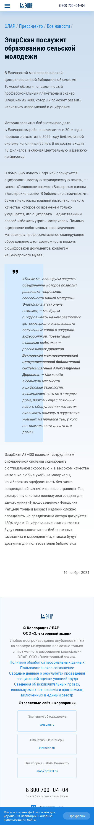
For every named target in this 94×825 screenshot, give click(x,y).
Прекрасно (77, 816)
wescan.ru (47, 724)
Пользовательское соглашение (47, 668)
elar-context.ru (47, 771)
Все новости (58, 26)
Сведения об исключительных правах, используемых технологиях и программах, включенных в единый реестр (47, 689)
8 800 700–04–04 (72, 5)
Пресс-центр (31, 26)
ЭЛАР (10, 26)
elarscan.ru (47, 748)
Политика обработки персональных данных (47, 662)
